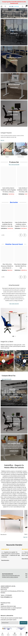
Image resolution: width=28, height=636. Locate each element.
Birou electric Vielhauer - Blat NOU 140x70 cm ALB (20, 266)
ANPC (2, 604)
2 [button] (14, 17)
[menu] (1, 6)
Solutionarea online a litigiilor (8, 609)
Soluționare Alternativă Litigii (8, 606)
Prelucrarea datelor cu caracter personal (11, 607)
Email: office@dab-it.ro (6, 597)
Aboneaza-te (23, 622)
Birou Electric (4, 534)
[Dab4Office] (7, 148)
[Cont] (22, 6)
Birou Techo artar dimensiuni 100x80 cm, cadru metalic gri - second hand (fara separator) (7, 266)
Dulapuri (7, 156)
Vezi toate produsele (14, 164)
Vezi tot (2, 140)
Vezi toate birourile (6, 379)
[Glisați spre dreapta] (24, 235)
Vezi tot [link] (25, 537)
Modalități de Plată (5, 602)
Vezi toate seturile (14, 303)
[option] (14, 13)
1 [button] (13, 17)
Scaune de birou (21, 156)
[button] (26, 150)
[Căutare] (5, 6)
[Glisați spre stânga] (20, 235)
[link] (12, 575)
